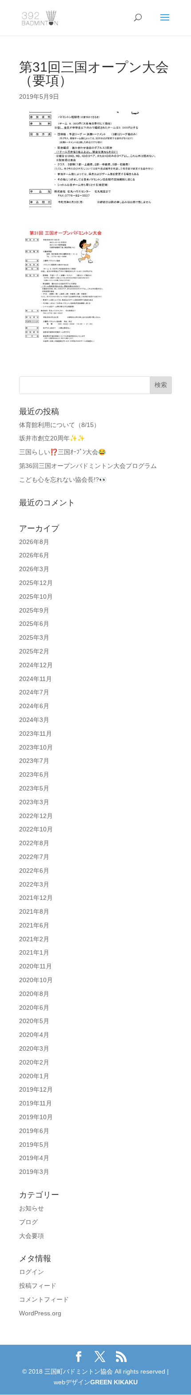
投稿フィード (37, 1285)
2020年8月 (34, 993)
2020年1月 (34, 1076)
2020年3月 (34, 1048)
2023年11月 (35, 733)
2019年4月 (34, 1157)
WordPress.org (40, 1313)
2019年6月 (34, 1130)
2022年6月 (34, 870)
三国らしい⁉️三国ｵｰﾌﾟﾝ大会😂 (62, 452)
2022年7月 (34, 856)
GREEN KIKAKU (114, 1382)
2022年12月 (36, 815)
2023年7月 (34, 760)
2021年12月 (36, 897)
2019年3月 (34, 1171)
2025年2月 (34, 651)
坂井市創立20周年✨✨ (52, 438)
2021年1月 (34, 952)
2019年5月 (34, 1144)
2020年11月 (35, 966)
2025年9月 (34, 610)
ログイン (31, 1271)
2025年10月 (36, 596)
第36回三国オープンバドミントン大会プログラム (88, 465)
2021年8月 (34, 911)
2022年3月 (34, 884)
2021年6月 (34, 925)
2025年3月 (34, 637)
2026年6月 (34, 555)
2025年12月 (36, 582)
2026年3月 (34, 569)
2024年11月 (35, 678)
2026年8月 (34, 541)
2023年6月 (34, 774)
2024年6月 (34, 706)
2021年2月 (34, 939)
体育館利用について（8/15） (59, 424)
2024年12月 (36, 665)
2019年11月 (35, 1103)
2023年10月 (36, 747)
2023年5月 (34, 788)
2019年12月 (36, 1089)
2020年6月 (34, 1007)
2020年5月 (34, 1020)
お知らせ (31, 1208)
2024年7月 (34, 692)
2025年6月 (34, 623)
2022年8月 (34, 843)
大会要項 (31, 1235)
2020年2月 (34, 1062)
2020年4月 (34, 1034)
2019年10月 (36, 1117)
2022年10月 (36, 829)
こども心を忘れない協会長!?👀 (63, 479)
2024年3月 (34, 719)
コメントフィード (44, 1299)
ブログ (28, 1222)
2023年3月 (34, 802)
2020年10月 (36, 980)
